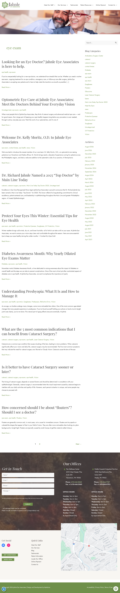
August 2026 (89, 147)
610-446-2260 (76, 482)
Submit (28, 504)
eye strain (20, 226)
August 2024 (89, 175)
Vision (33, 148)
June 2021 (88, 232)
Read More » (6, 87)
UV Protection (49, 226)
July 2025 (88, 157)
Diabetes (4, 264)
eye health (5, 72)
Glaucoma (88, 91)
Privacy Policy (28, 498)
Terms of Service (36, 498)
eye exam (12, 72)
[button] (54, 5)
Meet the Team (89, 106)
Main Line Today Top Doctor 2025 (38, 185)
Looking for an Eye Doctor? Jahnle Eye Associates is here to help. (40, 64)
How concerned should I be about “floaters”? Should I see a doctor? (37, 409)
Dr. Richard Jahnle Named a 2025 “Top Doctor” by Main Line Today (40, 177)
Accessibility (90, 587)
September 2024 (90, 172)
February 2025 (90, 161)
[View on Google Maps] (89, 547)
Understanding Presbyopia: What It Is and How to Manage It (40, 293)
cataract (4, 185)
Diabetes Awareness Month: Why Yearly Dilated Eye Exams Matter (39, 255)
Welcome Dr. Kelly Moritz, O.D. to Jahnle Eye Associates (36, 139)
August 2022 (89, 218)
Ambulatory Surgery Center (94, 56)
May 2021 (88, 236)
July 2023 (88, 189)
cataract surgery (13, 185)
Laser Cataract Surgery (41, 339)
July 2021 (88, 229)
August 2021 (89, 225)
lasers (87, 98)
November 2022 (90, 214)
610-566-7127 (105, 482)
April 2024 (88, 179)
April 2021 (88, 239)
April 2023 (88, 200)
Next (78, 444)
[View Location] (64, 469)
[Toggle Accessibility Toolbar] (4, 589)
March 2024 (89, 182)
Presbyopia (35, 302)
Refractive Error (45, 302)
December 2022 (90, 211)
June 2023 (88, 193)
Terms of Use (108, 587)
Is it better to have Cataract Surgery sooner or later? (37, 369)
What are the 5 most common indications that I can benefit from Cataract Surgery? (38, 331)
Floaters (19, 418)
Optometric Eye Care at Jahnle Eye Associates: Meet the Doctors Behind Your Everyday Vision (38, 101)
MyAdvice (47, 587)
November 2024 (90, 168)
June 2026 (88, 150)
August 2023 (89, 186)
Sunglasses (40, 226)
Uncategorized (6, 110)
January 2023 (89, 207)
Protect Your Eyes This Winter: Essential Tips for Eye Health (39, 218)
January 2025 (89, 164)
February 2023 (90, 204)
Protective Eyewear (30, 226)
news (28, 148)
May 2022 (88, 222)
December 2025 (90, 154)
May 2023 (88, 197)
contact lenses (13, 148)
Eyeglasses (27, 302)
